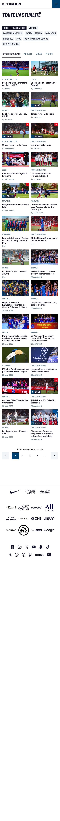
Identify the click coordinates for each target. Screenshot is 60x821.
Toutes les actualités (14, 28)
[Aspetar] (11, 530)
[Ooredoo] (36, 507)
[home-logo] (11, 4)
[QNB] (36, 518)
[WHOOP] (23, 518)
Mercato (33, 28)
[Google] (49, 530)
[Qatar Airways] (30, 492)
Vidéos (39, 54)
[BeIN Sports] (36, 530)
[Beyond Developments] (11, 507)
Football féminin (34, 33)
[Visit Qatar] (23, 507)
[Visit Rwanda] (11, 518)
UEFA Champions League (36, 39)
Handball (8, 39)
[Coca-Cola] (45, 492)
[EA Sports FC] (23, 530)
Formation (50, 33)
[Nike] (15, 492)
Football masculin (12, 33)
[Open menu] (56, 4)
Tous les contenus (11, 54)
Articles (28, 54)
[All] (49, 507)
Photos (49, 54)
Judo (18, 39)
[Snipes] (49, 518)
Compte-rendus (11, 44)
